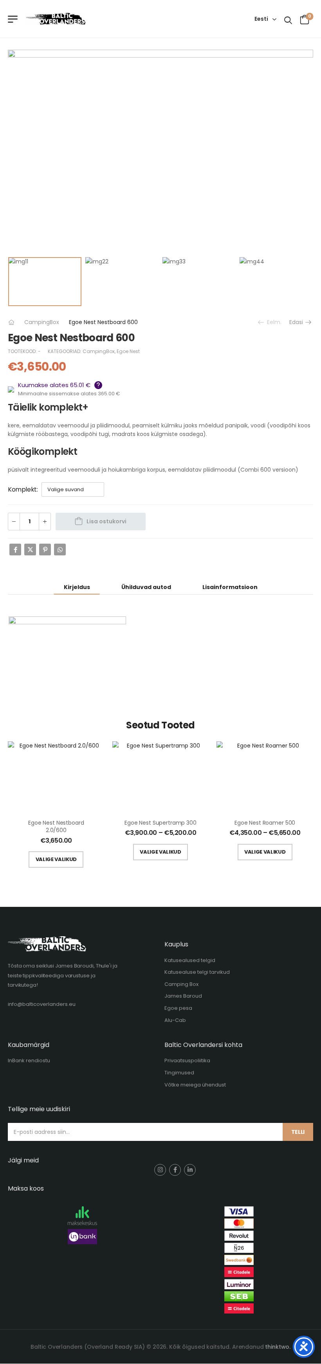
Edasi (297, 322)
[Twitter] (30, 549)
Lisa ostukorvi (106, 521)
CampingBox (41, 322)
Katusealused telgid (189, 960)
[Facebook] (15, 549)
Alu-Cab (175, 1020)
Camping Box (181, 984)
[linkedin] (190, 1170)
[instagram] (160, 1170)
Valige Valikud (56, 859)
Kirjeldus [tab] (77, 587)
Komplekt (22, 489)
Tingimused (179, 1072)
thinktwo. (277, 1347)
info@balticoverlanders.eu (42, 1004)
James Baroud (183, 996)
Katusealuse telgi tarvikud (197, 972)
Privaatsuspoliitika (187, 1060)
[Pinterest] (45, 549)
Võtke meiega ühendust (195, 1084)
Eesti (261, 19)
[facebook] (175, 1170)
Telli (298, 1132)
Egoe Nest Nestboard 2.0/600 (56, 826)
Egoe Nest (128, 351)
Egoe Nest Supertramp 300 (160, 823)
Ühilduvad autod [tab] (146, 587)
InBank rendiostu (29, 1060)
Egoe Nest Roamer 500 (264, 823)
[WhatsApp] (60, 549)
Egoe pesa (178, 1008)
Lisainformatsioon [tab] (230, 587)
